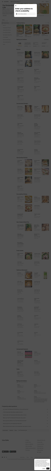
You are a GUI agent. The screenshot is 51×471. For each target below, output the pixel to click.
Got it (48, 468)
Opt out (44, 468)
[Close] (15, 5)
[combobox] (26, 14)
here (45, 466)
